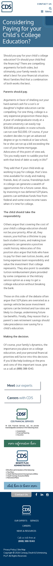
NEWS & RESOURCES (26, 531)
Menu (48, 11)
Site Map (21, 549)
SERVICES (34, 520)
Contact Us (21, 494)
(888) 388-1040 (26, 541)
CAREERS (26, 526)
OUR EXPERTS (20, 520)
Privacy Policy (10, 549)
